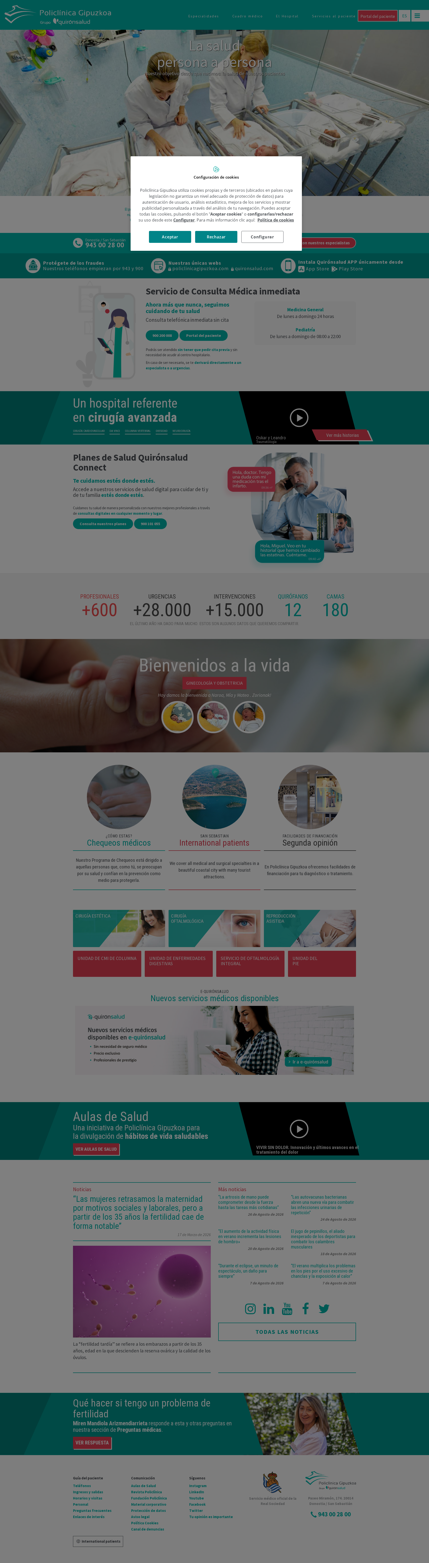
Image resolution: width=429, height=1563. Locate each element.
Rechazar (216, 237)
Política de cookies (275, 220)
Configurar (262, 237)
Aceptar (170, 237)
